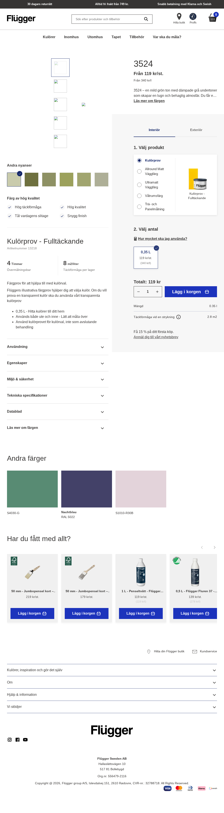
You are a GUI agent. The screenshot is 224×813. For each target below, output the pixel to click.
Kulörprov (153, 160)
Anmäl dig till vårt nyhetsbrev (156, 337)
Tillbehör (137, 37)
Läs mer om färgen (149, 101)
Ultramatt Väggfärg (151, 184)
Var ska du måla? (167, 37)
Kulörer (49, 37)
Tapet (116, 37)
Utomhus (95, 37)
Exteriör (196, 130)
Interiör (154, 130)
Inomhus (71, 37)
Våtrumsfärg (154, 196)
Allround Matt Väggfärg (154, 171)
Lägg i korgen (186, 291)
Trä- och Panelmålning (154, 206)
